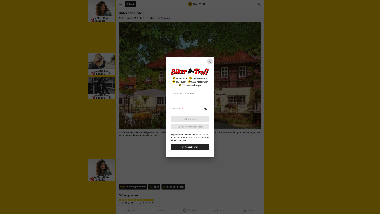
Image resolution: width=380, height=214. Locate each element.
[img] (174, 78)
